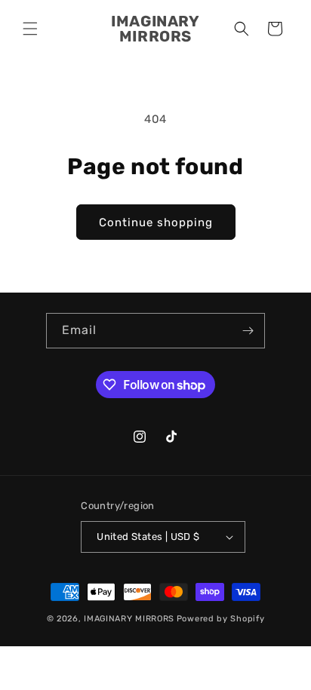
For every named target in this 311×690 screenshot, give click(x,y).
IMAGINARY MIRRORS (129, 619)
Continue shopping (156, 222)
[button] (30, 28)
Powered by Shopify (221, 619)
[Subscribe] (247, 330)
